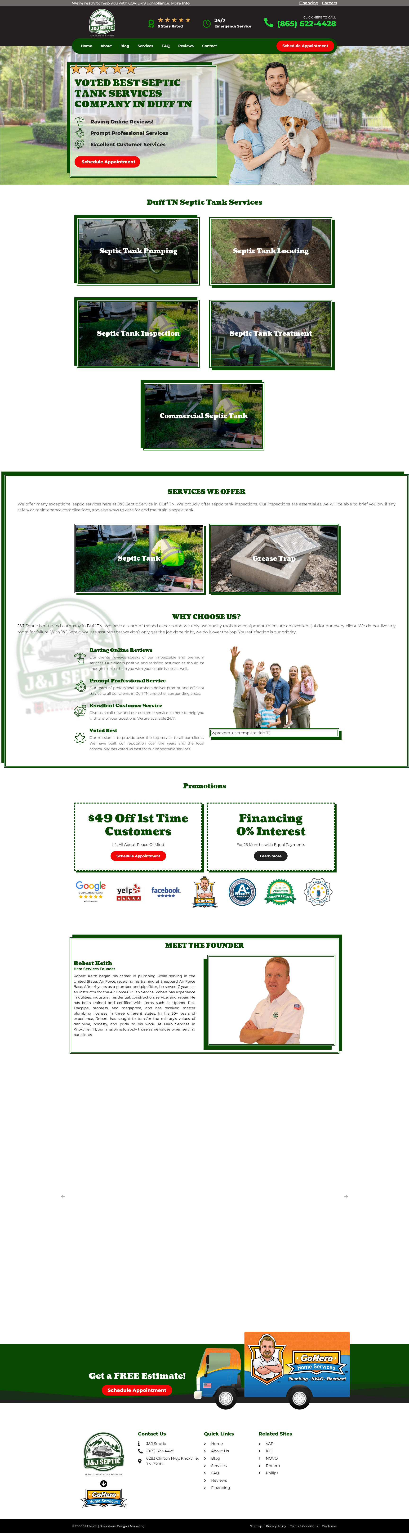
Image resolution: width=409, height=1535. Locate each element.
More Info (180, 3)
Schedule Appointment (138, 856)
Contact (209, 46)
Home (86, 46)
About (106, 46)
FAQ (166, 46)
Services (145, 46)
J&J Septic (90, 1526)
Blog (124, 46)
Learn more (271, 856)
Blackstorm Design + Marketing (122, 1526)
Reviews (186, 46)
